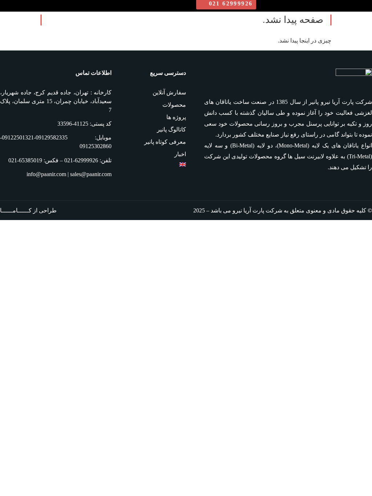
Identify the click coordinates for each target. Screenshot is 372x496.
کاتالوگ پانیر (171, 129)
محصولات (174, 105)
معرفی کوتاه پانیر (165, 142)
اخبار (180, 154)
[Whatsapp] (353, 187)
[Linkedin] (366, 187)
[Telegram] (340, 187)
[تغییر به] (149, 164)
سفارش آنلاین (169, 92)
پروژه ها (176, 117)
